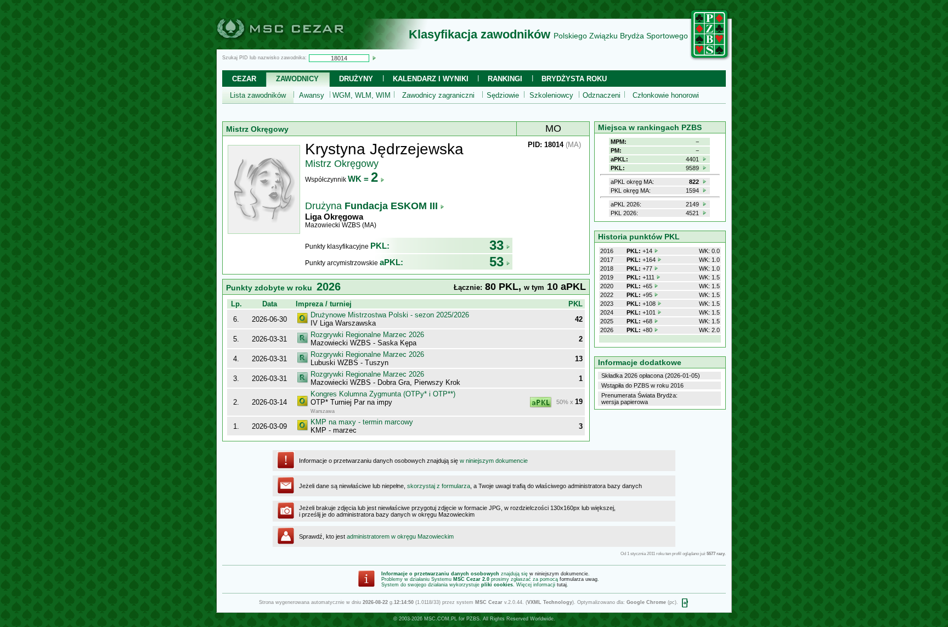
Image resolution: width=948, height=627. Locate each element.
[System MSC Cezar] (298, 46)
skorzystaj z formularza (438, 486)
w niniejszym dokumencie (494, 460)
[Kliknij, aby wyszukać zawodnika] (374, 57)
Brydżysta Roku (574, 79)
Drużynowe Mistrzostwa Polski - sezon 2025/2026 (390, 315)
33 (496, 245)
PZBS (472, 619)
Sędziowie (503, 95)
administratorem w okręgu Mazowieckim (400, 536)
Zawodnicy (297, 79)
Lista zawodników (258, 95)
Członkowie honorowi (666, 95)
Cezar (244, 79)
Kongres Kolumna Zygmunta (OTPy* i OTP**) (383, 394)
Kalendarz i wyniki (431, 79)
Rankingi (505, 79)
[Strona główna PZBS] (710, 58)
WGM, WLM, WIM (361, 95)
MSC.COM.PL (440, 619)
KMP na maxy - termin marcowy (362, 422)
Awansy (311, 95)
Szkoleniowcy (551, 95)
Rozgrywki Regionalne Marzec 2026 (367, 335)
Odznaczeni (601, 95)
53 (496, 261)
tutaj (562, 584)
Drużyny (356, 79)
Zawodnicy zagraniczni (438, 95)
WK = (363, 178)
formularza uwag (578, 579)
